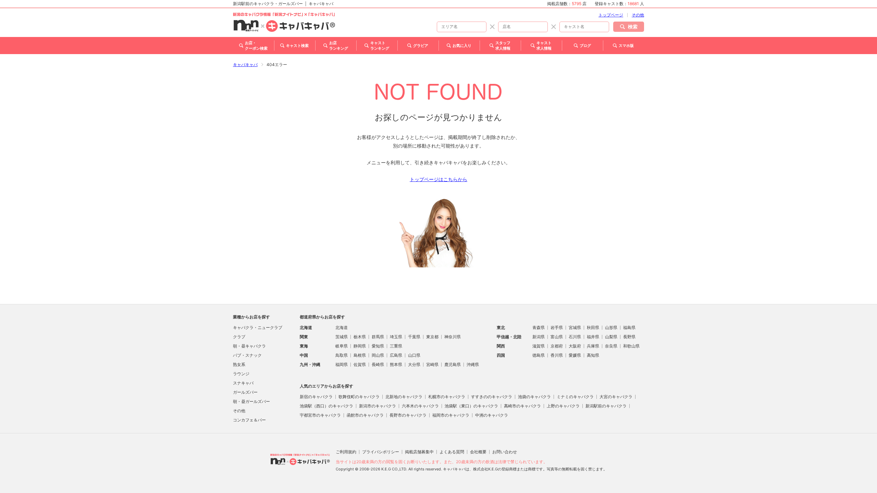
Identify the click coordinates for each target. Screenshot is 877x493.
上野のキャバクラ (563, 405)
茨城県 (341, 336)
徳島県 (538, 355)
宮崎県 (432, 364)
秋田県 (593, 327)
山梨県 (611, 336)
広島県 (396, 355)
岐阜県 (341, 346)
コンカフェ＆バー (249, 419)
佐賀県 (360, 364)
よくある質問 (452, 451)
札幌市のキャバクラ (446, 396)
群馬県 (378, 336)
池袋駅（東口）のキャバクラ (471, 405)
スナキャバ (243, 382)
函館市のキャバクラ (365, 415)
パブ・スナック (247, 355)
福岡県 (341, 364)
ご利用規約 (346, 451)
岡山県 (378, 355)
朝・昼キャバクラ (249, 346)
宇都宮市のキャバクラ (320, 415)
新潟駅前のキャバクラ (606, 405)
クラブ (239, 336)
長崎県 (378, 364)
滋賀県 (538, 346)
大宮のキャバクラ (616, 396)
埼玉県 (396, 336)
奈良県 (611, 346)
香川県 (557, 355)
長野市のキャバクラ (408, 415)
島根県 (360, 355)
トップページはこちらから (438, 179)
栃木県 (360, 336)
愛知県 (378, 346)
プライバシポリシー (380, 451)
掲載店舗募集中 (419, 451)
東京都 (432, 336)
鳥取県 (341, 355)
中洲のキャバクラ (491, 415)
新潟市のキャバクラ (377, 405)
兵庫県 (593, 346)
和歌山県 (631, 346)
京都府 (557, 346)
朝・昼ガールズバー (251, 401)
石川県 (575, 336)
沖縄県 (473, 364)
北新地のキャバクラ (403, 396)
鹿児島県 (452, 364)
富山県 (557, 336)
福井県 (593, 336)
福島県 (629, 327)
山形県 (611, 327)
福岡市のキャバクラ (450, 415)
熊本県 (396, 364)
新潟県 (538, 336)
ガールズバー (245, 392)
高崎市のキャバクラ (522, 405)
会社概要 (478, 451)
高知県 (593, 355)
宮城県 (575, 327)
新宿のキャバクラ (316, 396)
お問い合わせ (504, 451)
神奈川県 (452, 336)
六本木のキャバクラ (420, 405)
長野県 (629, 336)
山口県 (414, 355)
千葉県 (414, 336)
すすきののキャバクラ (491, 396)
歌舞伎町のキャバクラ (359, 396)
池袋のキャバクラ (534, 396)
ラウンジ (241, 373)
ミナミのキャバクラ (575, 396)
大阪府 (575, 346)
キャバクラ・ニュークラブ (257, 327)
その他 (638, 14)
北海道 (341, 327)
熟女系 (239, 364)
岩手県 (557, 327)
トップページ (610, 14)
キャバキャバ (245, 64)
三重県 (396, 346)
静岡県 (360, 346)
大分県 (414, 364)
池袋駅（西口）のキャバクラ (326, 405)
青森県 (538, 327)
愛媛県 (575, 355)
